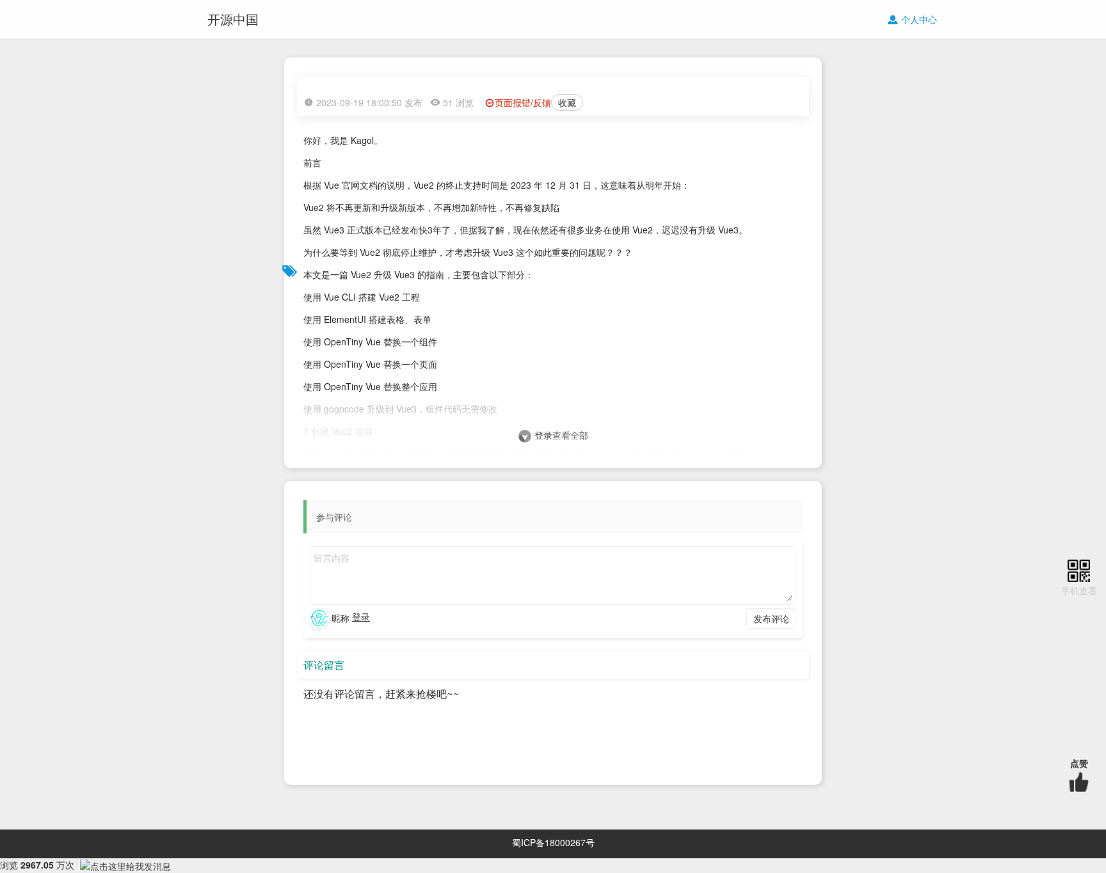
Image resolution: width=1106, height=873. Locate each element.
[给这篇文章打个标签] (290, 268)
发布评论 (771, 618)
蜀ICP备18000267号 (553, 842)
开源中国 (233, 19)
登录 (543, 435)
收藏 (567, 102)
